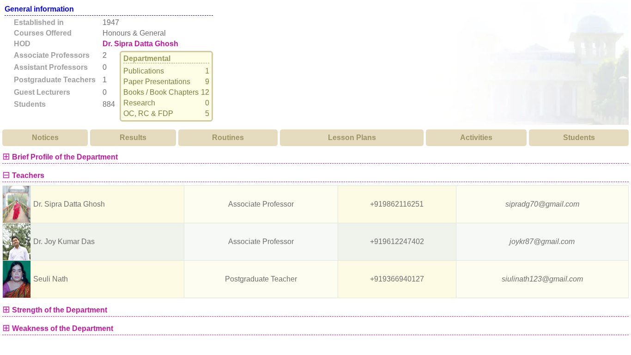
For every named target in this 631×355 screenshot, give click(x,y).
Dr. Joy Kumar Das (64, 241)
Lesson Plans (352, 137)
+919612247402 (397, 241)
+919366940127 (397, 279)
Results (133, 137)
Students (579, 137)
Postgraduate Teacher (261, 279)
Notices (45, 137)
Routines (228, 137)
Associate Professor (261, 204)
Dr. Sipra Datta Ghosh (140, 44)
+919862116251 (397, 204)
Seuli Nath (50, 279)
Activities (476, 137)
